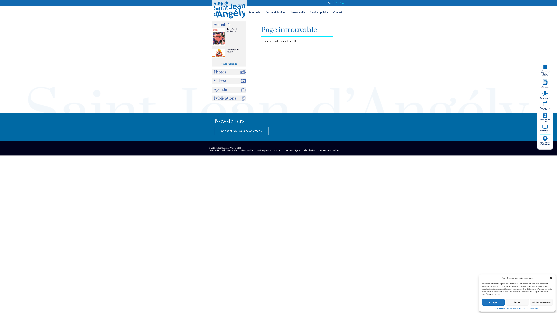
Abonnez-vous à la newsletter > (241, 131)
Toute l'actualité (229, 64)
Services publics (319, 12)
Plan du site (309, 150)
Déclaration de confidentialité (525, 308)
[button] (551, 278)
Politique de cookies (503, 308)
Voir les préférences (541, 302)
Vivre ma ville (297, 12)
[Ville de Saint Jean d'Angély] (229, 9)
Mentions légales (293, 150)
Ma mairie (254, 12)
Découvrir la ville (275, 12)
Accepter (493, 302)
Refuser (517, 302)
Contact (337, 12)
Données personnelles (328, 150)
